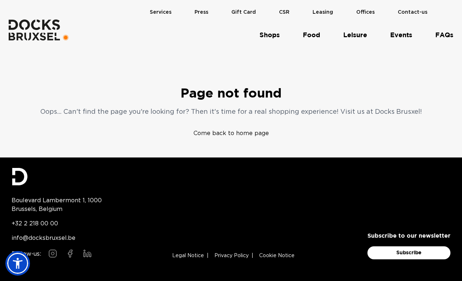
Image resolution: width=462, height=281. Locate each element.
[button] (17, 263)
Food (311, 35)
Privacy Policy (231, 255)
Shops (270, 35)
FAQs (444, 35)
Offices (365, 12)
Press (201, 12)
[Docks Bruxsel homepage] (57, 177)
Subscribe (409, 253)
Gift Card (243, 12)
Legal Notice (188, 255)
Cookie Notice (277, 255)
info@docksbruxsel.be (43, 237)
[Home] (34, 30)
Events (401, 35)
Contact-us (412, 12)
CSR (284, 12)
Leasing (323, 12)
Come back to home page (231, 133)
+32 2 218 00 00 (35, 223)
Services (160, 12)
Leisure (355, 35)
